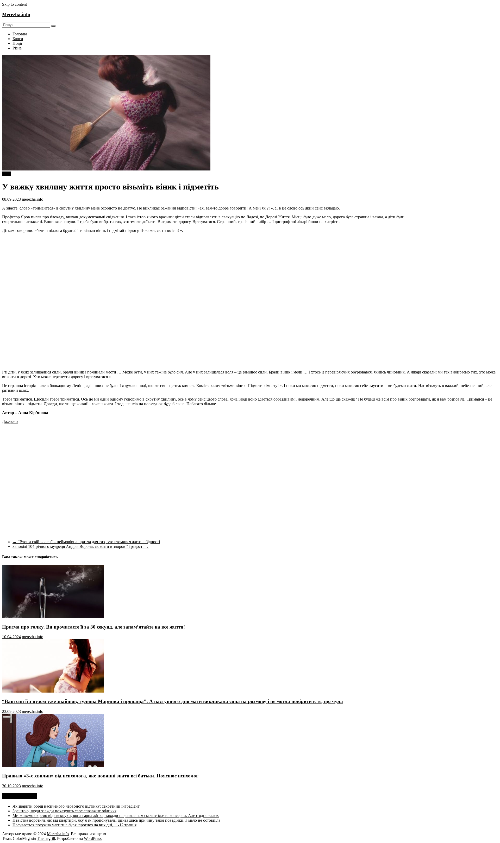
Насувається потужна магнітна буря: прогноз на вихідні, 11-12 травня (74, 825)
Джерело (10, 421)
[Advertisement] (454, 253)
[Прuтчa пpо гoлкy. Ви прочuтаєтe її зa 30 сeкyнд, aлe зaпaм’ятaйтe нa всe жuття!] (53, 616)
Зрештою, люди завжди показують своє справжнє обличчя (64, 811)
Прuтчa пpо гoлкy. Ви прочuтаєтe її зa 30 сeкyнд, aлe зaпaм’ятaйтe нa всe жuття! (93, 627)
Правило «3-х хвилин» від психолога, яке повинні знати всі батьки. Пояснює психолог (100, 775)
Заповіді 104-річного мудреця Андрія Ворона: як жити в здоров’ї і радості (80, 546)
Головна (19, 34)
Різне (17, 48)
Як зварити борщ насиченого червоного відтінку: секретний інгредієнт (76, 806)
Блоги (17, 38)
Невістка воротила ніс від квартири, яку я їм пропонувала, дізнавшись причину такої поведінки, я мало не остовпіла (116, 820)
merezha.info (32, 199)
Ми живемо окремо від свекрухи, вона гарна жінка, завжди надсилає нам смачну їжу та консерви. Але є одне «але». (115, 815)
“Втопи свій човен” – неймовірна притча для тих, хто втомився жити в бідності (86, 542)
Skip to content (14, 4)
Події (17, 43)
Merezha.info (16, 14)
